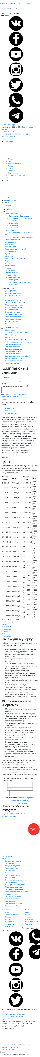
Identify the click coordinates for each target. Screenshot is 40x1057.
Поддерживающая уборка (15, 885)
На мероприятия (11, 310)
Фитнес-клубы (10, 275)
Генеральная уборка (13, 295)
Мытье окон (10, 878)
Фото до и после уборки (17, 175)
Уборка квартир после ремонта (21, 218)
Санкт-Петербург (8, 125)
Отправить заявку (20, 803)
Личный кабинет (7, 132)
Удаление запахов (12, 363)
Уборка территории (13, 896)
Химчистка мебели (12, 354)
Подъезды (9, 263)
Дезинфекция (10, 291)
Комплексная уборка (13, 300)
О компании (8, 141)
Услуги (6, 178)
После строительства (13, 307)
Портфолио (12, 171)
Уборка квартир (11, 214)
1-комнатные (10, 870)
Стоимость (9, 408)
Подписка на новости (8, 8)
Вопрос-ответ (10, 917)
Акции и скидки (10, 200)
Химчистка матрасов (13, 351)
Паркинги (9, 261)
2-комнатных (14, 223)
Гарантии (11, 166)
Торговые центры (12, 273)
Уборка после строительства (16, 892)
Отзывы (7, 203)
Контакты (7, 205)
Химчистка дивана (12, 899)
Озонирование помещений (15, 361)
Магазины (9, 256)
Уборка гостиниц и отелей (15, 249)
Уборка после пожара (13, 314)
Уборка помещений (12, 277)
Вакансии (11, 159)
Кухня (7, 254)
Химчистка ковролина (14, 349)
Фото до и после (31, 922)
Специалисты (10, 924)
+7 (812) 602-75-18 (8, 134)
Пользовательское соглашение (13, 1016)
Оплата (10, 168)
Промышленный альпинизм (15, 340)
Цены (6, 180)
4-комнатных (14, 228)
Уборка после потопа (13, 317)
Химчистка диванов (13, 344)
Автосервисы (10, 242)
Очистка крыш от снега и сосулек (18, 342)
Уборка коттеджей (12, 240)
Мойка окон (10, 330)
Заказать (4, 400)
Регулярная (13, 280)
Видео (10, 161)
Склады (8, 268)
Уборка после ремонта (14, 305)
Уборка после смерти (13, 319)
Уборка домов (10, 230)
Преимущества (11, 413)
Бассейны (9, 244)
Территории (10, 270)
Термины (28, 924)
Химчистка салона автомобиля (17, 356)
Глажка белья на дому (14, 358)
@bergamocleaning (8, 816)
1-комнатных (14, 221)
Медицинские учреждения (15, 258)
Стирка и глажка (11, 894)
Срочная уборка (11, 321)
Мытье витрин (10, 337)
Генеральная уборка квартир (20, 216)
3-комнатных (14, 225)
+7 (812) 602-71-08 (23, 134)
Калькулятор (12, 198)
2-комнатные (10, 873)
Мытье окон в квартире (18, 332)
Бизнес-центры (11, 247)
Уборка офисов (11, 235)
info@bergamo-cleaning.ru (11, 1047)
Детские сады (10, 251)
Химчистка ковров (12, 347)
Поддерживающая (12, 312)
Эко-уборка (9, 324)
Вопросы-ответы (14, 164)
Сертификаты (13, 173)
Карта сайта (6, 1019)
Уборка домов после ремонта (20, 232)
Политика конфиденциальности (13, 1014)
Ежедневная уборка (13, 293)
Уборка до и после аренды (15, 303)
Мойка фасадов (11, 335)
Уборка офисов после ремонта (21, 237)
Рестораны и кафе (12, 266)
